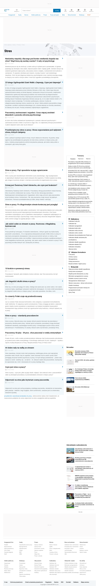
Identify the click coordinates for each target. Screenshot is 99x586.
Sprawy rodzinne (38, 544)
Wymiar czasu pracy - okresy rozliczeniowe (80, 283)
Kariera (56, 582)
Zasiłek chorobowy (74, 285)
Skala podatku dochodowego (72, 572)
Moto (63, 15)
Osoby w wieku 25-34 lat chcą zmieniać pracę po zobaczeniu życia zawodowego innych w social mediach (79, 167)
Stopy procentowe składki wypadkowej (79, 269)
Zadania (6, 567)
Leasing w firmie (53, 552)
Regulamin (48, 582)
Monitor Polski (37, 565)
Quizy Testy (72, 292)
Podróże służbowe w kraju (71, 563)
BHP (20, 552)
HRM (20, 554)
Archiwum (82, 565)
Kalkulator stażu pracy (55, 570)
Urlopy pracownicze (74, 261)
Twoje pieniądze (54, 15)
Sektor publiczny (35, 15)
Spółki (51, 546)
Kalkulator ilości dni (54, 565)
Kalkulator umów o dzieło (75, 233)
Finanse (82, 548)
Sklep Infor (37, 554)
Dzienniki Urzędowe (39, 567)
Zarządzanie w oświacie (25, 570)
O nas (6, 582)
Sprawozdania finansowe (71, 552)
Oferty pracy (83, 574)
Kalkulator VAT (53, 567)
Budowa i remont (84, 550)
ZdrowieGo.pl (83, 563)
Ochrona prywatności (16, 582)
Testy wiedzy (22, 576)
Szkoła (21, 565)
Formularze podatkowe (85, 570)
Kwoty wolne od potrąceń (75, 271)
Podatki (6, 544)
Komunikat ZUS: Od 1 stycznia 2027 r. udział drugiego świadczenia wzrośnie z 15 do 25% (80, 171)
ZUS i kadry (7, 550)
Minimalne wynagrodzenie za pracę (78, 276)
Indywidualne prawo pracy (25, 544)
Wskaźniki (74, 267)
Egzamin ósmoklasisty (24, 574)
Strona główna (7, 44)
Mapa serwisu (85, 582)
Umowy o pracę (73, 256)
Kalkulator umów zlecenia (76, 230)
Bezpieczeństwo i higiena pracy (77, 263)
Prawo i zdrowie (38, 555)
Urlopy (21, 550)
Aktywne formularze (78, 252)
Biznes (26, 15)
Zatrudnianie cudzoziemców (77, 445)
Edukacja (81, 15)
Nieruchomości (72, 15)
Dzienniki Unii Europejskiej (40, 568)
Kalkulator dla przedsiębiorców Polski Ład (80, 235)
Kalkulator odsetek (54, 568)
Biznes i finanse (53, 544)
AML (66, 554)
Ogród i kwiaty (83, 552)
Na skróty (82, 560)
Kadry (20, 15)
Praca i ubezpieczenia (55, 548)
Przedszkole (22, 563)
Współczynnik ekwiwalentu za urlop (78, 273)
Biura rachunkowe (70, 542)
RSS (62, 582)
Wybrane (88, 158)
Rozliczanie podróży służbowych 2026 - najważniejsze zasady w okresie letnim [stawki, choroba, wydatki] (79, 206)
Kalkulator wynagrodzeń (75, 226)
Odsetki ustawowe (69, 570)
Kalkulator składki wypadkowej (77, 242)
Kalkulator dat (72, 223)
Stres (23, 44)
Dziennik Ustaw (38, 563)
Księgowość (12, 15)
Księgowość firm (8, 542)
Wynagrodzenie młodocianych (77, 280)
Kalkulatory (75, 219)
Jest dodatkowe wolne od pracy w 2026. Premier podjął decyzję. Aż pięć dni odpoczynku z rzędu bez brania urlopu (79, 189)
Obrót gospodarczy (9, 548)
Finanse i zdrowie (54, 554)
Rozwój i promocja (8, 568)
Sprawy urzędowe (38, 550)
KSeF (88, 15)
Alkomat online (73, 249)
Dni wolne (70, 347)
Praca (35, 552)
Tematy (19, 44)
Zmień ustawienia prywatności (34, 582)
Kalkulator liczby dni (74, 221)
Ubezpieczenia (23, 548)
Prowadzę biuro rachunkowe (72, 546)
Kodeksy (36, 572)
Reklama (75, 582)
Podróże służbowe (69, 568)
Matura (21, 572)
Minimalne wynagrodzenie (71, 565)
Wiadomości (83, 544)
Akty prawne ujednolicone (40, 570)
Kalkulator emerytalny (75, 246)
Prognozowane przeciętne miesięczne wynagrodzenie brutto (79, 289)
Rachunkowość (8, 546)
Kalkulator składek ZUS (75, 244)
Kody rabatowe (83, 567)
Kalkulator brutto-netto (75, 228)
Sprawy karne (37, 546)
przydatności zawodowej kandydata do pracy (18, 396)
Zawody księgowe (8, 552)
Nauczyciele (22, 567)
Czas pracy (72, 254)
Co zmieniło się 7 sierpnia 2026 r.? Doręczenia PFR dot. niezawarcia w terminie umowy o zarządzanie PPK (80, 184)
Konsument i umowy (39, 548)
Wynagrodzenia (73, 259)
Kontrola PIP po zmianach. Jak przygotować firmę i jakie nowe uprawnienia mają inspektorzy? (80, 175)
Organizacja (7, 563)
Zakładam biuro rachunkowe (72, 544)
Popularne (72, 158)
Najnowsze (80, 158)
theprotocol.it (83, 572)
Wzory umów (83, 568)
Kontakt (68, 582)
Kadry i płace (7, 570)
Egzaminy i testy (23, 568)
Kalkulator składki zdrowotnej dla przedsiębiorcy (78, 238)
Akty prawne (37, 560)
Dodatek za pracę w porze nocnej (78, 278)
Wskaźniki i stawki (70, 560)
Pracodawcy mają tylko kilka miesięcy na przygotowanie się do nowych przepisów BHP (79, 162)
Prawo (45, 15)
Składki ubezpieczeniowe (71, 567)
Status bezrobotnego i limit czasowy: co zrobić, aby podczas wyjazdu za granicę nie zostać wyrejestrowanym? (80, 180)
